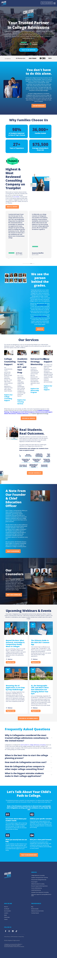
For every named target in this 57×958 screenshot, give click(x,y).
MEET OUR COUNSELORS (14, 595)
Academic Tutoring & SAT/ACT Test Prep (39, 877)
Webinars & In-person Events (37, 911)
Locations (6, 913)
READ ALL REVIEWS (12, 206)
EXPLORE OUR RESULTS (34, 473)
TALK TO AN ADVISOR (47, 3)
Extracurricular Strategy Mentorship (38, 879)
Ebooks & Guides (35, 908)
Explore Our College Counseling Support (8, 397)
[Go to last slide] (33, 573)
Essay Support (34, 881)
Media (5, 915)
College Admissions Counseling (37, 875)
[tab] (24, 263)
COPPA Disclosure (14, 936)
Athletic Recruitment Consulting (37, 883)
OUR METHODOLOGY (39, 106)
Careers (6, 919)
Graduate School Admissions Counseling (39, 892)
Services (34, 872)
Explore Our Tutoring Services (21, 402)
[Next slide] (49, 573)
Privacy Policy (21, 936)
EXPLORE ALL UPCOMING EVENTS (28, 718)
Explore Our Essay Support (48, 388)
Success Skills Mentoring (36, 888)
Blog (32, 906)
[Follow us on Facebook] (5, 931)
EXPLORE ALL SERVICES (28, 418)
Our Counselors (7, 911)
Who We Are (8, 903)
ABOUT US (40, 329)
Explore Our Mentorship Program (35, 390)
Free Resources (36, 903)
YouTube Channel (35, 913)
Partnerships (7, 917)
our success (16, 196)
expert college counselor (40, 316)
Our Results (6, 908)
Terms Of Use (7, 936)
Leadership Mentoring (36, 890)
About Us (6, 906)
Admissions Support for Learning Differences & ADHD (41, 895)
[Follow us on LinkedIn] (12, 931)
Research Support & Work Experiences (39, 886)
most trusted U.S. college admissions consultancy (33, 745)
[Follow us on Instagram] (9, 931)
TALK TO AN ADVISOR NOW (29, 855)
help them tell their (42, 305)
